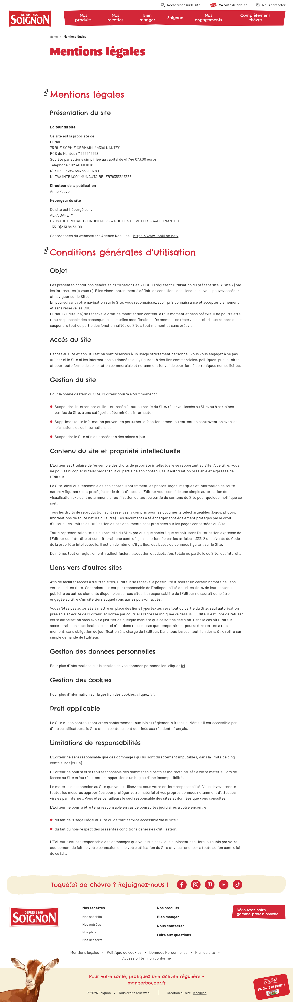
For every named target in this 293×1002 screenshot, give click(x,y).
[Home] (30, 20)
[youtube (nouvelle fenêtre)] (223, 884)
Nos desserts (92, 940)
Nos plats (89, 932)
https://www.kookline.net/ (155, 235)
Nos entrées (91, 924)
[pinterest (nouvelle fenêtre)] (209, 884)
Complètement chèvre (255, 17)
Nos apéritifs (92, 917)
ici (183, 665)
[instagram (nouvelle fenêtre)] (196, 884)
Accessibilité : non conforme (146, 958)
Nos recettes (115, 17)
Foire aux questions (174, 935)
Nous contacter (170, 926)
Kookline (200, 993)
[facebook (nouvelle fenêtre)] (182, 884)
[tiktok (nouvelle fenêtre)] (237, 884)
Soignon (175, 17)
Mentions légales (84, 952)
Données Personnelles (168, 952)
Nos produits (83, 17)
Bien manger (147, 17)
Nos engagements (208, 17)
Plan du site (205, 952)
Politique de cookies (124, 952)
